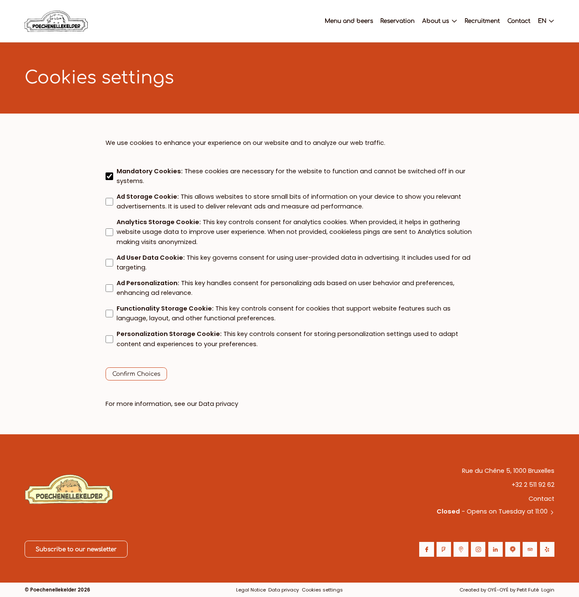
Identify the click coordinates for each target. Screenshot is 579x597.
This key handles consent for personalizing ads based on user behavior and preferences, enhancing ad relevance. (285, 288)
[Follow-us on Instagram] (478, 549)
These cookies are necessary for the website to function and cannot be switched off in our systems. (291, 176)
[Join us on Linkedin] (495, 549)
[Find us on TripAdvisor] (530, 549)
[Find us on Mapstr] (512, 549)
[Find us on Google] (461, 549)
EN (542, 21)
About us (435, 21)
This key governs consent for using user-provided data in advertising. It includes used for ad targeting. (293, 262)
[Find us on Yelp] (547, 549)
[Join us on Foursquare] (444, 549)
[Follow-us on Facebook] (426, 549)
